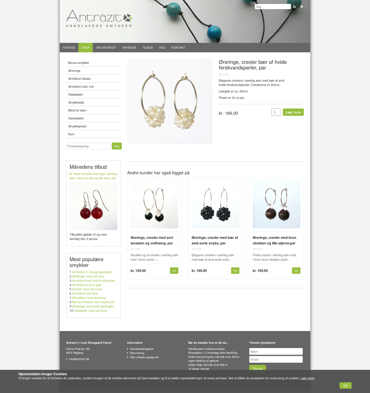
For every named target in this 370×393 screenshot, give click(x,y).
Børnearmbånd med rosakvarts (93, 302)
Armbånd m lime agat (86, 285)
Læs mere (307, 378)
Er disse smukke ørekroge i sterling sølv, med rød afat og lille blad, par (93, 176)
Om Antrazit (106, 47)
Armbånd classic (79, 78)
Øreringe (74, 70)
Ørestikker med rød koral (89, 297)
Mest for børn (77, 110)
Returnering (137, 353)
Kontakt (178, 47)
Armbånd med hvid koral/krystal (93, 280)
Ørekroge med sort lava (88, 276)
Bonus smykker (78, 62)
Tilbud (148, 47)
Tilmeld (258, 369)
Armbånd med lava (85, 293)
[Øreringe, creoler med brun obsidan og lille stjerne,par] (276, 206)
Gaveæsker (76, 118)
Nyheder (129, 47)
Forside (69, 47)
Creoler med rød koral (87, 289)
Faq (162, 47)
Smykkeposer (77, 126)
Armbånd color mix (81, 86)
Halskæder (75, 94)
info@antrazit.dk (79, 359)
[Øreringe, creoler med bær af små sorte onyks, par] (215, 206)
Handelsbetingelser (142, 349)
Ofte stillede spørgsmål (144, 357)
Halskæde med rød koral (90, 310)
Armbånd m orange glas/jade (92, 272)
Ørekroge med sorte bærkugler (93, 306)
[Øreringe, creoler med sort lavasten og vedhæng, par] (154, 206)
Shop (86, 47)
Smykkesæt (76, 102)
